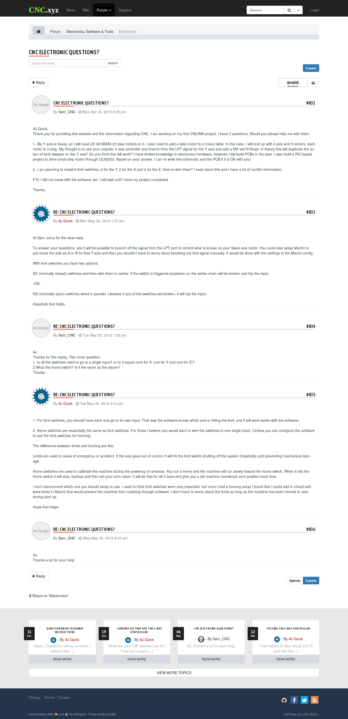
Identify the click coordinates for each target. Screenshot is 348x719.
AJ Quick (65, 220)
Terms (49, 697)
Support (125, 9)
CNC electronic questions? (64, 52)
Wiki (86, 9)
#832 (310, 103)
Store (70, 9)
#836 (310, 529)
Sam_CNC (66, 111)
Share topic (293, 85)
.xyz (44, 10)
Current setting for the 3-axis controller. (139, 630)
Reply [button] (40, 82)
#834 (310, 326)
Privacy (35, 697)
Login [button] (314, 9)
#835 (310, 394)
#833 (310, 212)
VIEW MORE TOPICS (174, 672)
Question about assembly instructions (64, 630)
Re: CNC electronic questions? (84, 212)
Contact (64, 697)
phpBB (111, 714)
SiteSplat (79, 714)
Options (294, 580)
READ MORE (62, 659)
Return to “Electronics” (50, 595)
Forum (103, 9)
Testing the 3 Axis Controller (288, 628)
